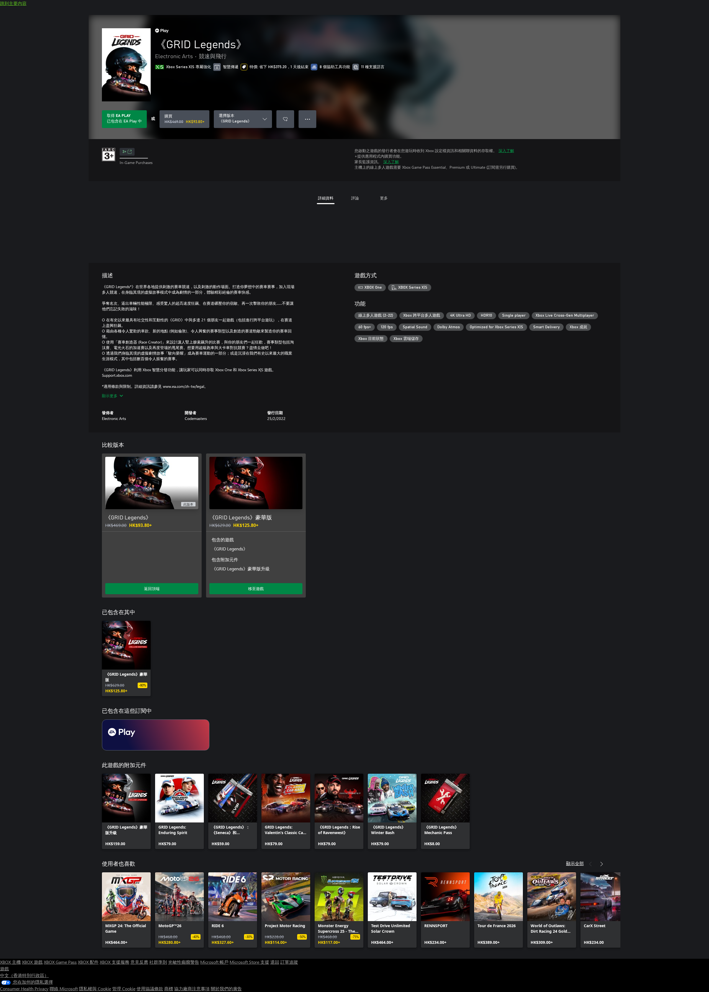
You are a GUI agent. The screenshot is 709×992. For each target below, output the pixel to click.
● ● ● (307, 119)
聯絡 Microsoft (64, 988)
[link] (126, 658)
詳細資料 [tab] (325, 198)
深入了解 (506, 150)
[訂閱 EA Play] (155, 734)
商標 (168, 988)
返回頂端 (152, 588)
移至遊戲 (256, 588)
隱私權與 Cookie (95, 988)
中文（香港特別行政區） (24, 975)
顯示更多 (109, 395)
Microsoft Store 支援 (249, 962)
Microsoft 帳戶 (214, 962)
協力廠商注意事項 (192, 988)
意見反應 (139, 962)
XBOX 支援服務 (114, 962)
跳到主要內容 (13, 3)
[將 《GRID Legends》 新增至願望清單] (285, 119)
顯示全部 (575, 863)
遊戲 (4, 969)
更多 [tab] (384, 198)
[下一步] (601, 864)
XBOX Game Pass (60, 962)
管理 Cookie (123, 988)
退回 (274, 962)
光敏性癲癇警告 (183, 962)
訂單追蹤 (289, 962)
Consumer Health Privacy (24, 988)
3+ (124, 152)
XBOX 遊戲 (32, 962)
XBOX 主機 (10, 962)
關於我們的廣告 (226, 988)
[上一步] (590, 864)
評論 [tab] (355, 198)
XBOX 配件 (88, 962)
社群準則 (158, 962)
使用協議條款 (150, 988)
